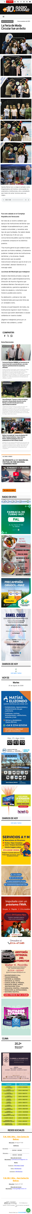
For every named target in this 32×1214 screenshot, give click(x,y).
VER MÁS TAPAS (16, 673)
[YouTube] (29, 1)
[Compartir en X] (8, 336)
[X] (17, 1)
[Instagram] (23, 1)
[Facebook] (20, 1)
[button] (4, 1)
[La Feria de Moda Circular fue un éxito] (16, 65)
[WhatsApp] (14, 1)
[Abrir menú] (3, 16)
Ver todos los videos (9, 490)
